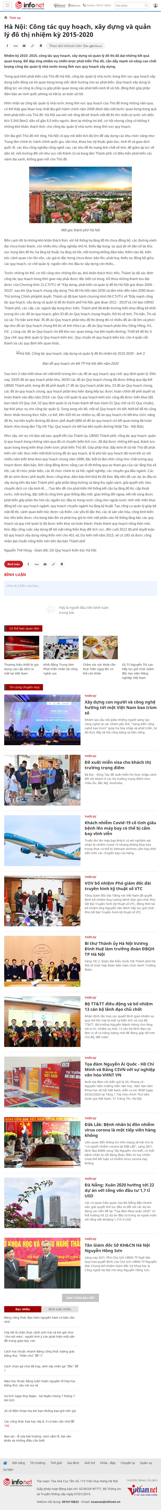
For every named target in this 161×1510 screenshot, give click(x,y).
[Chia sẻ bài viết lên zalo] (16, 46)
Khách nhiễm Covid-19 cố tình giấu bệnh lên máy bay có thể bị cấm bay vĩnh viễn (120, 828)
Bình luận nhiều (60, 1309)
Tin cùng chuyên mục (24, 687)
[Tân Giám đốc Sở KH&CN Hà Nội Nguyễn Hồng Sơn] (42, 1263)
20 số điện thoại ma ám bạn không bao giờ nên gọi (40, 1411)
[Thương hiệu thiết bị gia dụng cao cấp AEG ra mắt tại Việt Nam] (21, 647)
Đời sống (18, 1462)
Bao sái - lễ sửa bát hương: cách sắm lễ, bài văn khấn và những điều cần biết (37, 1438)
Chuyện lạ (128, 1462)
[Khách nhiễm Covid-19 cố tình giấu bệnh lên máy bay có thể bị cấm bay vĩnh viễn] (42, 840)
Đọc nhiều (23, 1309)
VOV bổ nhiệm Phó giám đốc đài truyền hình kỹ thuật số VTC (118, 885)
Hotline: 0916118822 (99, 5)
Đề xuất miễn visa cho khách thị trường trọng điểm (118, 764)
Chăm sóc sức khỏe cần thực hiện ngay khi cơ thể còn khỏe (99, 669)
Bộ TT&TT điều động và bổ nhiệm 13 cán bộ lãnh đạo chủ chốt (119, 1006)
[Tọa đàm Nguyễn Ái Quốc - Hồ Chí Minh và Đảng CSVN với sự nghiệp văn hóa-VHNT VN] (42, 1082)
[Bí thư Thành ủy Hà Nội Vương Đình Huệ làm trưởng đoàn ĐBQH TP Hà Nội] (42, 961)
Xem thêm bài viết (80, 1298)
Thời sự (15, 17)
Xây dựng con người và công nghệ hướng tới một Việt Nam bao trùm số (121, 707)
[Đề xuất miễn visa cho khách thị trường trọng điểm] (42, 780)
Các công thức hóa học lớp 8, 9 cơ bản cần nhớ (37, 1421)
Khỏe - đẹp (108, 1462)
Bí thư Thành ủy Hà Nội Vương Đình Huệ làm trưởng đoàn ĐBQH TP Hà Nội (119, 949)
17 (40, 1356)
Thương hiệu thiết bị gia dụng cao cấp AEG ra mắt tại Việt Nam (21, 669)
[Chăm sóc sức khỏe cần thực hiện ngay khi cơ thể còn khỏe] (100, 647)
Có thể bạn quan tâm (24, 628)
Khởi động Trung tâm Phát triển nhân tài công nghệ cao (60, 669)
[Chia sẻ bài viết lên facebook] (7, 46)
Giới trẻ (89, 1462)
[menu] (7, 5)
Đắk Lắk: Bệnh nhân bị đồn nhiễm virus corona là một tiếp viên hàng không (120, 1130)
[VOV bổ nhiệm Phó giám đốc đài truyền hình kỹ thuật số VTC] (42, 901)
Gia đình (73, 1462)
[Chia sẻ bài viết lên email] (24, 46)
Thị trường (37, 1462)
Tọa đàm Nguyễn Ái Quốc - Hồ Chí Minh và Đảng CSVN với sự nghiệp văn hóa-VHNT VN (120, 1069)
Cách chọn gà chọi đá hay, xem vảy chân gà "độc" (39, 1366)
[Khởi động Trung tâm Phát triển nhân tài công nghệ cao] (60, 647)
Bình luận (14, 564)
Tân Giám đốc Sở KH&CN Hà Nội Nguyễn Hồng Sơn (117, 1247)
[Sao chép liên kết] (32, 46)
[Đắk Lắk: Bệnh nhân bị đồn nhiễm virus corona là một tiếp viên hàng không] (42, 1142)
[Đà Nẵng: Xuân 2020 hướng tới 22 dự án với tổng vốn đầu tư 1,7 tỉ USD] (42, 1202)
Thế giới (56, 1462)
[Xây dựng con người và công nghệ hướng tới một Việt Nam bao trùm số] (42, 720)
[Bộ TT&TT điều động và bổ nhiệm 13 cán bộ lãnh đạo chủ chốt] (42, 1021)
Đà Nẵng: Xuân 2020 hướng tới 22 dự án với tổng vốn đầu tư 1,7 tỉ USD (119, 1190)
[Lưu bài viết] (41, 46)
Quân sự (146, 1462)
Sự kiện (8, 1469)
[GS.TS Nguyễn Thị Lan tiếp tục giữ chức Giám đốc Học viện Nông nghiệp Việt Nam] (139, 647)
